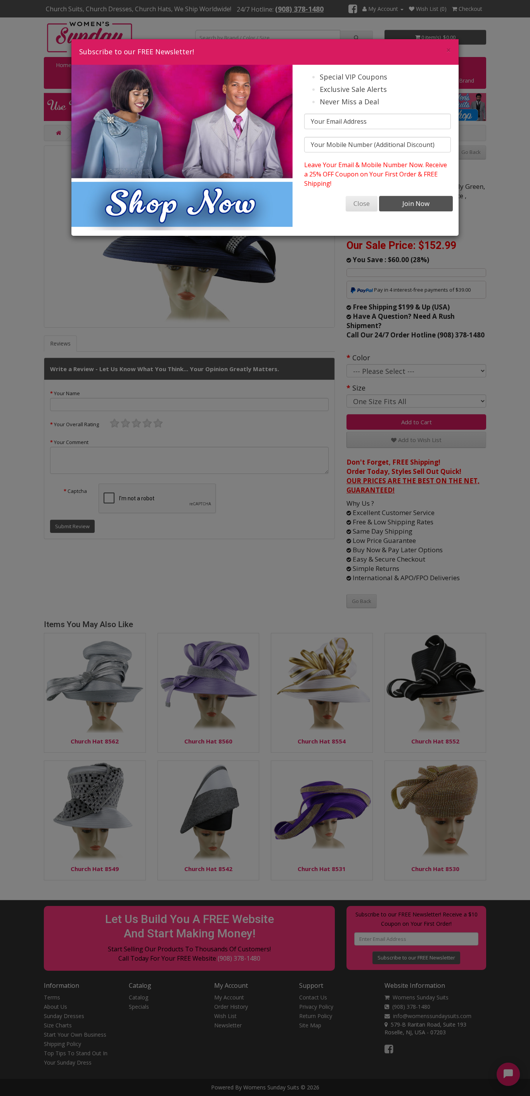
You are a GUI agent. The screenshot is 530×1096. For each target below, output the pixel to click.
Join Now (416, 203)
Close (361, 203)
